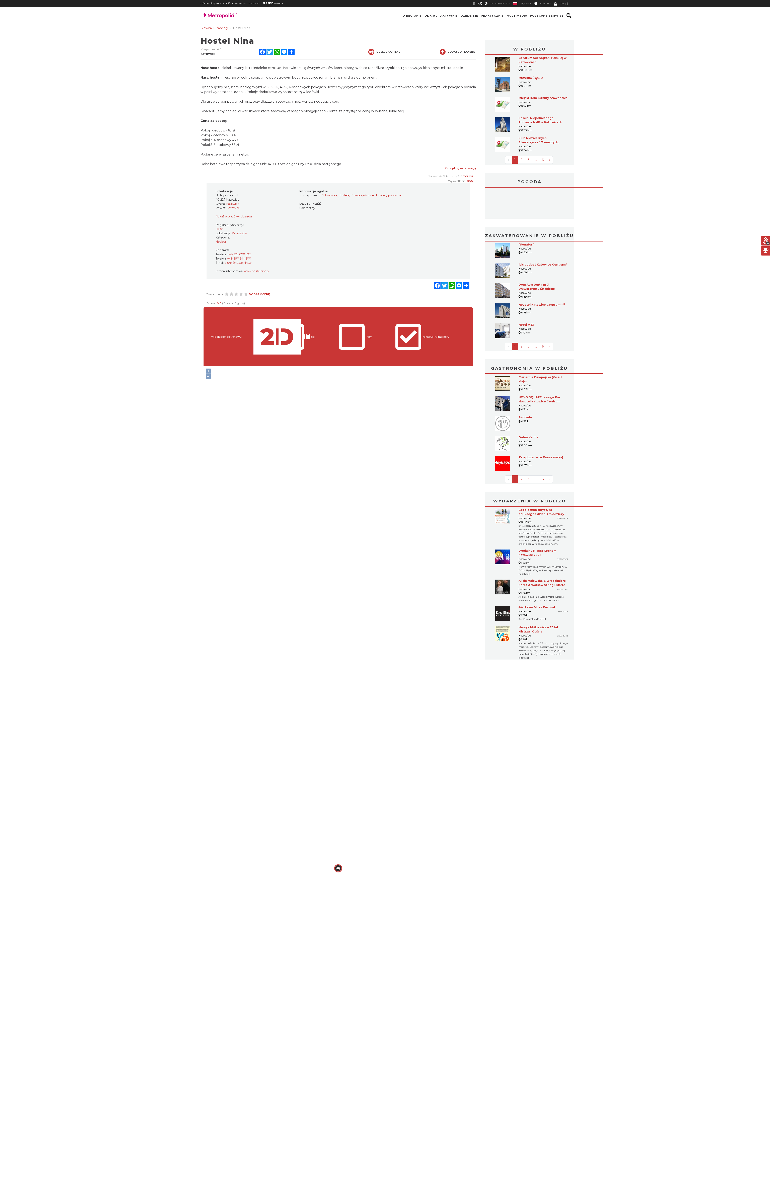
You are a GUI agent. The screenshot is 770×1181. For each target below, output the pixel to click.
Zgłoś (468, 176)
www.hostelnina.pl (256, 271)
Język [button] (525, 3)
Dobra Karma (528, 407)
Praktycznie (492, 15)
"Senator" (526, 214)
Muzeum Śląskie (531, 78)
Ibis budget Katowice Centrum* (543, 234)
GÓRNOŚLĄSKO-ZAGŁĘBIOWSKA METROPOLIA (230, 3)
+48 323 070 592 (239, 254)
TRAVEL (273, 3)
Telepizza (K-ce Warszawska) (541, 427)
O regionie (412, 15)
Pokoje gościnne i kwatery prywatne (376, 195)
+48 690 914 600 (239, 258)
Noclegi (221, 241)
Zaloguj (563, 3)
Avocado (525, 387)
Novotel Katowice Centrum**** (542, 274)
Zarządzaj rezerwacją (460, 168)
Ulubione (544, 3)
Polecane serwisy (547, 15)
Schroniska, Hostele (335, 195)
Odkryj (431, 15)
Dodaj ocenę (259, 294)
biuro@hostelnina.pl (238, 263)
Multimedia (517, 15)
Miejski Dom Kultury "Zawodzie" (543, 98)
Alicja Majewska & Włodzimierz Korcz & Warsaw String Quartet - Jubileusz (543, 555)
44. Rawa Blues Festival (537, 577)
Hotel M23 (526, 294)
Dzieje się (469, 15)
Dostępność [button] (499, 3)
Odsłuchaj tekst (389, 51)
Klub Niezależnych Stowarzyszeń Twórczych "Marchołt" (538, 142)
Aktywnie (449, 15)
